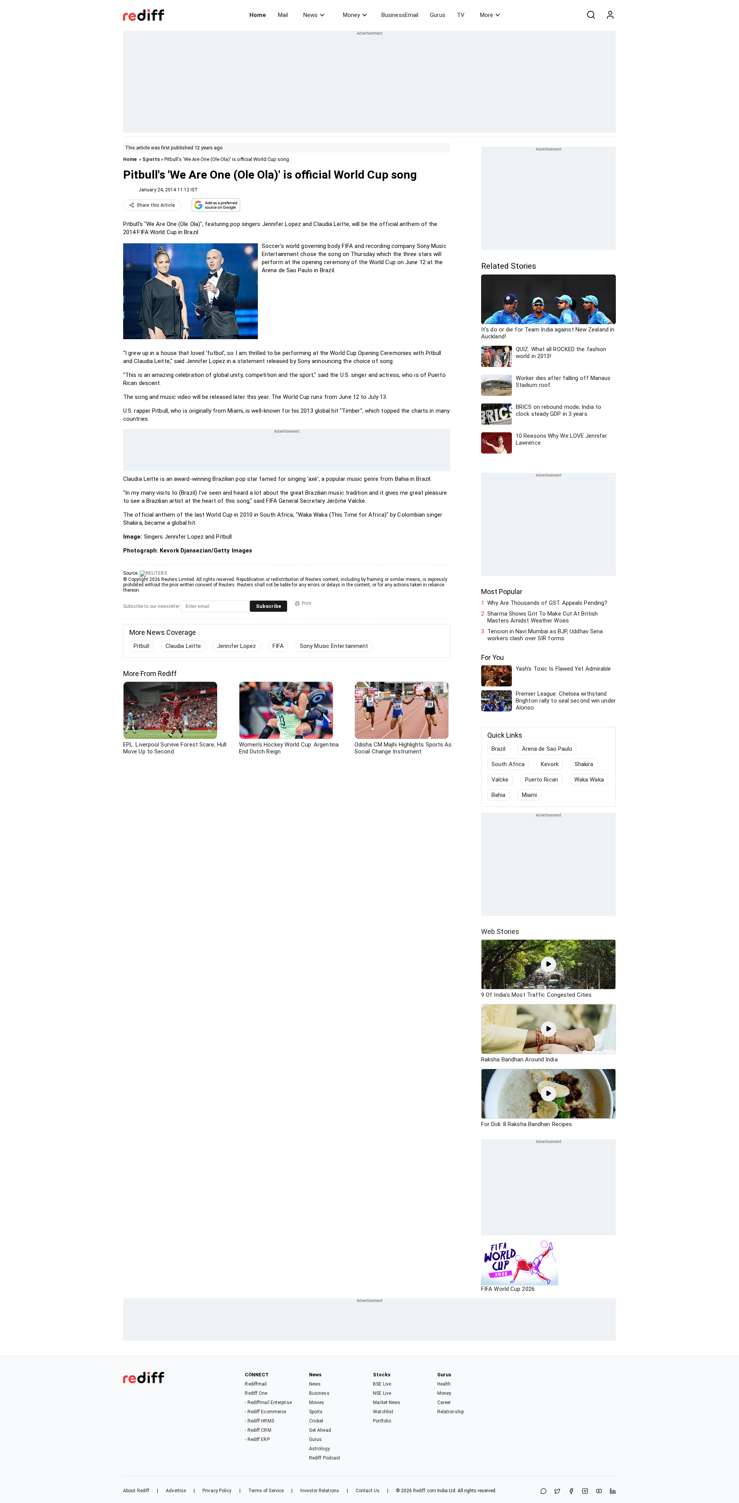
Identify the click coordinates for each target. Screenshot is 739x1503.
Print (306, 603)
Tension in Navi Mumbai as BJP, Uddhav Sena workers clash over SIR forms (545, 635)
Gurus (437, 15)
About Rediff (136, 1490)
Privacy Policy (216, 1490)
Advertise (176, 1490)
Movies (316, 1402)
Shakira (584, 764)
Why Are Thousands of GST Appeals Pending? (547, 602)
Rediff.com (424, 1490)
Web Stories (500, 931)
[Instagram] (585, 1491)
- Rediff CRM (258, 1430)
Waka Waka (589, 779)
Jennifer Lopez (236, 646)
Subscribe (268, 606)
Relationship (450, 1411)
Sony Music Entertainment (334, 646)
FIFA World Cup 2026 (508, 1288)
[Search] (591, 15)
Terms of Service (266, 1490)
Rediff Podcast (324, 1458)
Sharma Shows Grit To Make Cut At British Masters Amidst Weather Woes (542, 617)
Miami (529, 795)
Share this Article (156, 205)
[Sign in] (610, 15)
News (310, 15)
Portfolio (382, 1421)
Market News (386, 1402)
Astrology (319, 1448)
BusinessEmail (399, 15)
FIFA (278, 646)
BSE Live (382, 1384)
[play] (548, 964)
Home (257, 15)
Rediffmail (256, 1384)
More (486, 15)
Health (444, 1384)
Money (351, 15)
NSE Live (382, 1393)
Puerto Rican (541, 779)
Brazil (499, 748)
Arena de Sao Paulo (547, 748)
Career (444, 1402)
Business (319, 1393)
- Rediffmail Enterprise (268, 1402)
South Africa (508, 764)
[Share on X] (557, 1491)
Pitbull (141, 646)
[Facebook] (571, 1491)
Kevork (549, 764)
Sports (151, 159)
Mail (283, 15)
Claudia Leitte (183, 646)
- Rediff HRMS (259, 1421)
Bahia (499, 795)
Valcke (500, 779)
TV (461, 15)
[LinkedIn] (613, 1491)
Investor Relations (319, 1490)
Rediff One (256, 1393)
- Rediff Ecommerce (265, 1411)
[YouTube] (599, 1491)
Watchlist (383, 1411)
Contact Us (368, 1490)
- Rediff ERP (257, 1439)
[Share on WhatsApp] (543, 1491)
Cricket (316, 1421)
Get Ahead (320, 1430)
